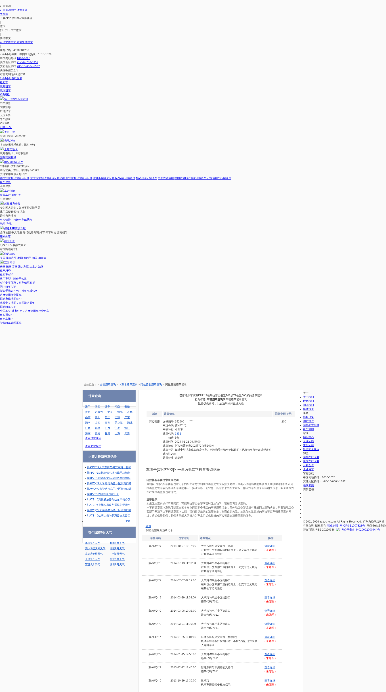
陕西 (97, 406)
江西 (87, 428)
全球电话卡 (11, 149)
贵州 (87, 412)
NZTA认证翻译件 (125, 178)
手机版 (4, 14)
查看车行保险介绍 (10, 195)
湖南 (87, 422)
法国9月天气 (117, 548)
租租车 (4, 82)
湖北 (129, 422)
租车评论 (9, 241)
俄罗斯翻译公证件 (104, 178)
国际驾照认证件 (13, 162)
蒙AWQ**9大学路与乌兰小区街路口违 (109, 483)
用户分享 (5, 236)
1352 (178, 433)
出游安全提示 (311, 449)
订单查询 (5, 10)
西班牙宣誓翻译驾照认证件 (76, 178)
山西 (97, 422)
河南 (117, 406)
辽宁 (107, 406)
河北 (120, 412)
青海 (97, 433)
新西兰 (27, 257)
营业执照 (332, 525)
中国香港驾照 (166, 178)
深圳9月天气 (117, 564)
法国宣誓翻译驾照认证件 (45, 178)
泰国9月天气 (92, 543)
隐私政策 (308, 417)
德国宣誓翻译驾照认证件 (14, 178)
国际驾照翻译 (8, 157)
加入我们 (308, 405)
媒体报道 (308, 409)
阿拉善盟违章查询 (151, 384)
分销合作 (308, 465)
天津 (127, 433)
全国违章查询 (108, 384)
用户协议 (308, 421)
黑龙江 (119, 422)
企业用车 (308, 469)
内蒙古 (99, 412)
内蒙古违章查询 (128, 384)
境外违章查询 (19, 10)
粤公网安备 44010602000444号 (360, 529)
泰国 (20, 257)
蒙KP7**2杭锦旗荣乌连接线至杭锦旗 (108, 472)
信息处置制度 (311, 425)
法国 (41, 266)
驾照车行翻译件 (221, 178)
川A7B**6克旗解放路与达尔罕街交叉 (108, 499)
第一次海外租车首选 (16, 99)
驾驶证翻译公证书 (201, 178)
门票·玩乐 (6, 127)
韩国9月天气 (117, 543)
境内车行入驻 (311, 461)
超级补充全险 (12, 203)
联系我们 (308, 401)
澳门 (87, 406)
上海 (117, 433)
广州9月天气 (117, 553)
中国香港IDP (182, 178)
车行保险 (9, 190)
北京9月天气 (117, 559)
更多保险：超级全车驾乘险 (16, 219)
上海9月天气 (92, 559)
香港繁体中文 (25, 42)
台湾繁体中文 (8, 42)
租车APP (5, 270)
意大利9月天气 (94, 553)
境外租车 (5, 86)
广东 (127, 417)
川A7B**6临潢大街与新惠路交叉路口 (108, 515)
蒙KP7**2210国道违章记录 (103, 494)
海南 (87, 433)
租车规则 (308, 429)
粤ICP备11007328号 (352, 525)
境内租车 (5, 90)
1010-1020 (23, 58)
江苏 (117, 417)
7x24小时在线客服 (11, 78)
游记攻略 (9, 253)
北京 (110, 412)
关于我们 (308, 397)
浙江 (127, 428)
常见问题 (308, 445)
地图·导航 (6, 223)
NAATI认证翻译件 (146, 178)
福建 (97, 428)
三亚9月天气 (92, 564)
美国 (2, 257)
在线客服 (308, 485)
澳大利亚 (11, 257)
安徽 (127, 406)
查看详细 (269, 546)
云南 (107, 422)
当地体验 (9, 140)
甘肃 (107, 433)
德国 (35, 257)
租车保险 (5, 182)
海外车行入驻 (311, 457)
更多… (129, 521)
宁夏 (117, 428)
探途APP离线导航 (15, 228)
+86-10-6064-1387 (28, 66)
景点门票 (9, 132)
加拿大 (42, 257)
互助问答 (9, 262)
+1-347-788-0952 (27, 62)
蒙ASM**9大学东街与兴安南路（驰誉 (109, 467)
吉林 (129, 412)
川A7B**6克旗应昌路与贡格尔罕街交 (108, 504)
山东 (87, 417)
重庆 (107, 417)
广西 (107, 428)
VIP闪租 (5, 94)
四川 (97, 417)
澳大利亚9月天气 (95, 548)
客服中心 (308, 437)
